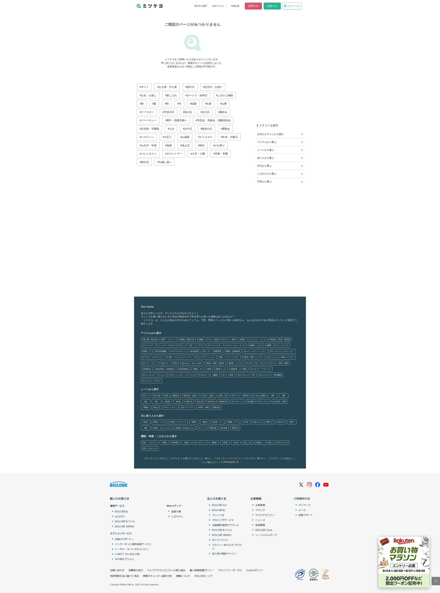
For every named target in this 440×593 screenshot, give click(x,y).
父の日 (206, 112)
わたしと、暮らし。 (204, 458)
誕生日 (191, 86)
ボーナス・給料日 (197, 95)
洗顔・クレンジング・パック (253, 339)
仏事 (224, 103)
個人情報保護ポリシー (202, 570)
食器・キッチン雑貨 (202, 369)
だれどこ (164, 458)
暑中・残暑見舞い (177, 120)
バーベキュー (149, 120)
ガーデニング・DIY (247, 375)
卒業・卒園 (221, 153)
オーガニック (200, 443)
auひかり (120, 516)
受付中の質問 (200, 6)
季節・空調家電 (233, 351)
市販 (225, 443)
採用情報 (260, 525)
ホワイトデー (174, 153)
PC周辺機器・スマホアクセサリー (170, 351)
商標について (183, 576)
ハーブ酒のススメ (209, 462)
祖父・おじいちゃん (162, 428)
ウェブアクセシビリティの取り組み (166, 570)
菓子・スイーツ (168, 339)
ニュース (260, 520)
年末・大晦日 (230, 136)
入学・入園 (198, 153)
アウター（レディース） (154, 357)
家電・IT (147, 351)
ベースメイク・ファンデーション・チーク (227, 345)
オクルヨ (176, 458)
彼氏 (194, 422)
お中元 (188, 128)
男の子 (270, 422)
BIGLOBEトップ (203, 576)
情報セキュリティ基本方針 (157, 576)
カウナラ (275, 458)
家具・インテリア (237, 363)
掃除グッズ (221, 369)
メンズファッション (206, 357)
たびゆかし (287, 458)
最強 (215, 443)
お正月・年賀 (149, 145)
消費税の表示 (136, 570)
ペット (202, 428)
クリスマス (205, 136)
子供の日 (169, 112)
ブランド (260, 510)
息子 (292, 422)
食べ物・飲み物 (150, 339)
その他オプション (124, 559)
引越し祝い (165, 162)
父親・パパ (218, 422)
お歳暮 (185, 136)
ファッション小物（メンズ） (281, 357)
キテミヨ (220, 458)
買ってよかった (150, 448)
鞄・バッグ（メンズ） (230, 357)
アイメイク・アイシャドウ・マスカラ (160, 345)
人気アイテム (218, 6)
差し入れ (172, 95)
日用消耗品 (184, 369)
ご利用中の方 (302, 498)
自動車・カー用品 (239, 369)
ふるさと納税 (225, 95)
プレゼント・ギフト (152, 381)
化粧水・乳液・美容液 (280, 339)
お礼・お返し (149, 95)
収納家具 (147, 369)
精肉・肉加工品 (187, 339)
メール (302, 510)
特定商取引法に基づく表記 (124, 576)
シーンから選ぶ (265, 150)
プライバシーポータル (230, 570)
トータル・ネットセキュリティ (132, 549)
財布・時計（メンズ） (254, 357)
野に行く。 (262, 458)
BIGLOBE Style (263, 530)
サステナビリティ (265, 515)
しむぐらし (177, 516)
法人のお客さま (216, 498)
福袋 (169, 145)
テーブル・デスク (258, 363)
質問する (253, 5)
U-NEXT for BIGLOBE (127, 554)
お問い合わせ (117, 570)
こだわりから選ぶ (266, 173)
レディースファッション (255, 351)
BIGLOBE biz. (219, 505)
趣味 (216, 375)
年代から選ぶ (264, 165)
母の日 (188, 112)
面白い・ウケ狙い (265, 443)
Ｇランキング (150, 458)
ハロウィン (147, 136)
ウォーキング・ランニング (155, 375)
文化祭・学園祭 (150, 128)
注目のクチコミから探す (270, 134)
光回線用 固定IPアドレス (225, 525)
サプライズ (283, 443)
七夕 (171, 128)
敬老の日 (207, 128)
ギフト (145, 86)
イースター (147, 112)
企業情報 (255, 498)
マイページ (293, 5)
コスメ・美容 (229, 339)
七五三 (168, 136)
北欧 (187, 443)
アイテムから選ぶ (266, 142)
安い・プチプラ (150, 443)
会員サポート (306, 515)
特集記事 (235, 6)
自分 (146, 422)
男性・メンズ (160, 422)
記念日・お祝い (214, 86)
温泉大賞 (176, 511)
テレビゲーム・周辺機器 (271, 375)
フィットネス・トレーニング (184, 375)
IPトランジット (220, 540)
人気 (236, 443)
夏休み (223, 112)
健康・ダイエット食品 (209, 339)
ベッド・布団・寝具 (279, 363)
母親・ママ (233, 422)
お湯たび (187, 458)
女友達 (224, 428)
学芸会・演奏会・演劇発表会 (214, 120)
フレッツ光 (218, 515)
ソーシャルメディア (266, 535)
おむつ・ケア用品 (169, 363)
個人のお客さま (119, 498)
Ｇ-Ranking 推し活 (230, 462)
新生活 (145, 162)
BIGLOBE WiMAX (124, 526)
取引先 (236, 428)
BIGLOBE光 (121, 511)
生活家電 (195, 351)
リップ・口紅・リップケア (192, 345)
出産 (209, 103)
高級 (165, 443)
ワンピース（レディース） (283, 351)
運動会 (226, 128)
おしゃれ (248, 443)
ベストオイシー (235, 458)
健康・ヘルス (256, 345)
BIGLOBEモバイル (125, 521)
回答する (272, 5)
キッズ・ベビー (150, 363)
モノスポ (250, 458)
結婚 (193, 103)
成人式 (185, 145)
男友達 (213, 428)
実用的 (176, 443)
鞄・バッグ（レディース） (181, 357)
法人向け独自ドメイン (224, 553)
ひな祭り (219, 145)
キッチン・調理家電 (212, 351)
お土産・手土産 (168, 86)
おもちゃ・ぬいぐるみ (192, 363)
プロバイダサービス (223, 520)
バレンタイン (149, 153)
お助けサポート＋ (124, 539)
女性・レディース (178, 422)
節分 (202, 145)
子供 (246, 422)
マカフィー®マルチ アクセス (226, 546)
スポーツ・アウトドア (261, 369)
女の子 (281, 422)
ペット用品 (228, 375)
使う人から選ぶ (265, 157)
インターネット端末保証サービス (133, 544)
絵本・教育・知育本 (215, 363)
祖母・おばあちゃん (185, 428)
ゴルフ (204, 375)
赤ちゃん (258, 422)
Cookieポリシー (255, 570)
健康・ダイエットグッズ (278, 345)
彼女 (205, 422)
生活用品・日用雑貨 (165, 369)
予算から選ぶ (264, 181)
